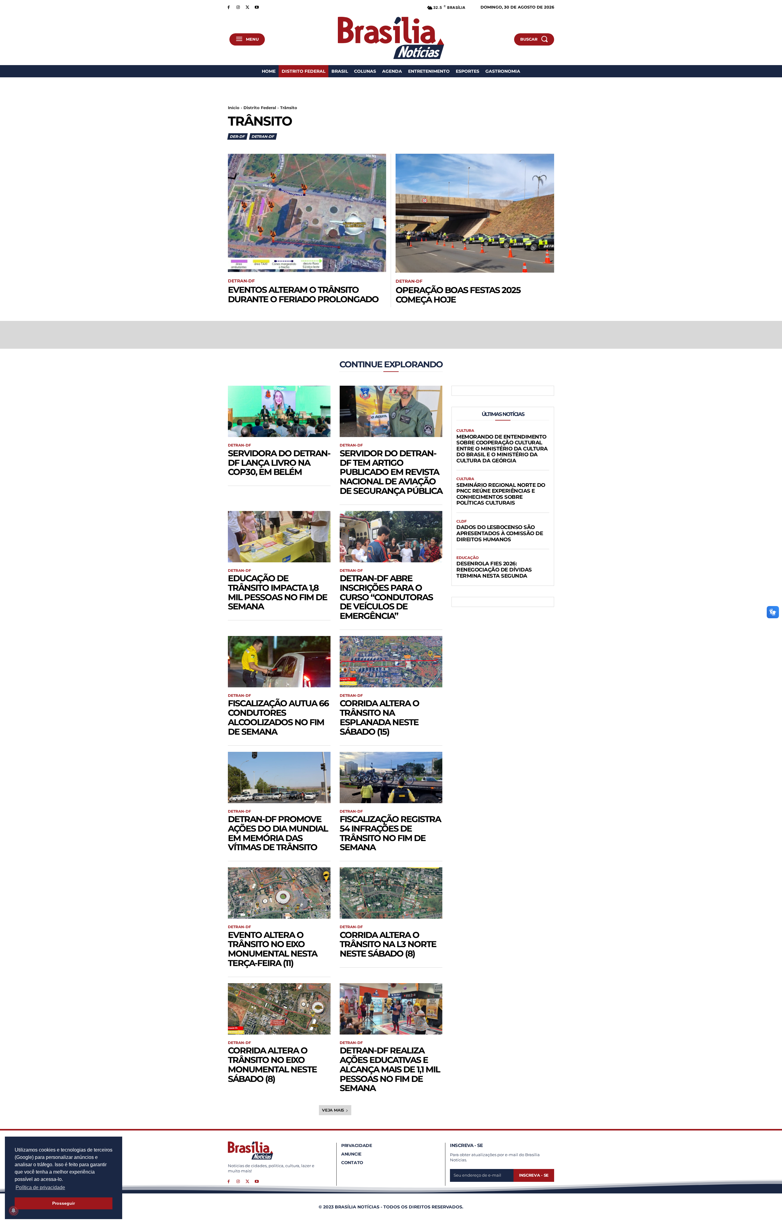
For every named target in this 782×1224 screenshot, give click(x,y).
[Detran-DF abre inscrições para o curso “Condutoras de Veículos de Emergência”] (391, 536)
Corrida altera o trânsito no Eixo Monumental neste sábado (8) (272, 1064)
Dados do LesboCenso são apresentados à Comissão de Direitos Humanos (499, 533)
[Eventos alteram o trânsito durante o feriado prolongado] (307, 213)
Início (233, 107)
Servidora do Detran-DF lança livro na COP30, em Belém (279, 462)
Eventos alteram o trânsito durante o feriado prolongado (303, 294)
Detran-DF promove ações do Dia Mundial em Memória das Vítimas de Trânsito (278, 833)
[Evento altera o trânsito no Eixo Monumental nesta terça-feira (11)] (279, 893)
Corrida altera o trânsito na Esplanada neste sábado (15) (379, 717)
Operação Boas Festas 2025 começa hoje (458, 295)
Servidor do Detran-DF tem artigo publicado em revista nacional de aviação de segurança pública (391, 472)
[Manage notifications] (13, 1210)
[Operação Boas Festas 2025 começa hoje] (475, 213)
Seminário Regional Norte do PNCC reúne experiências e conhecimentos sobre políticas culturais (500, 494)
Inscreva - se (534, 1175)
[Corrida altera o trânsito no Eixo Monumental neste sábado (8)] (279, 1009)
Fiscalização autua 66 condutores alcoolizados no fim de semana (278, 717)
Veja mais (333, 1110)
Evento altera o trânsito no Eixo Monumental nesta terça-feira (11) (272, 949)
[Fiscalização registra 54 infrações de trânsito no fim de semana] (391, 777)
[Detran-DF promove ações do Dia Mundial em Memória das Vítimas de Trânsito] (279, 777)
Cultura (465, 430)
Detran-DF (262, 136)
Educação (467, 558)
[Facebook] (228, 7)
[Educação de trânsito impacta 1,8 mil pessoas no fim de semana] (279, 536)
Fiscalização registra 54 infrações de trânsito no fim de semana (390, 833)
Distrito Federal (259, 107)
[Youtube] (257, 7)
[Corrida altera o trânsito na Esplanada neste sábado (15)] (391, 661)
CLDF (461, 521)
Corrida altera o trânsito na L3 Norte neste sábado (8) (388, 944)
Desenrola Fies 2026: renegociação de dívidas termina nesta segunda (494, 570)
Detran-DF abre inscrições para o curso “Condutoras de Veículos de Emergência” (386, 597)
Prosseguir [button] (63, 1203)
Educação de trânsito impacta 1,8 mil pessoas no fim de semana (277, 592)
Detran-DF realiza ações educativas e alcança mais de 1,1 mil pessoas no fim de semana (390, 1069)
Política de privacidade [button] (40, 1187)
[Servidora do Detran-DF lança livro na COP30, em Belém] (279, 411)
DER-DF (237, 136)
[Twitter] (247, 7)
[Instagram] (238, 7)
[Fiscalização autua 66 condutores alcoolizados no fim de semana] (279, 661)
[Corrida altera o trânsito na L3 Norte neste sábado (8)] (391, 893)
